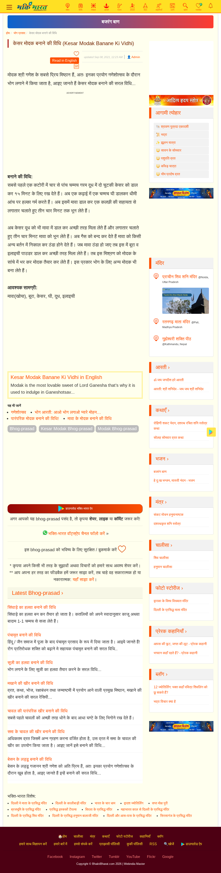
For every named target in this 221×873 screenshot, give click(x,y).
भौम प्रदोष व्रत (170, 174)
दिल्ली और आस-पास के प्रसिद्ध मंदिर (129, 816)
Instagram (77, 857)
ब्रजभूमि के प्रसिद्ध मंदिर (26, 809)
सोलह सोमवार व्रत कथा (169, 437)
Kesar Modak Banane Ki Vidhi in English (56, 377)
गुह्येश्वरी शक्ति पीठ (176, 338)
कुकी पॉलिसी (135, 844)
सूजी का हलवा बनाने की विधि (30, 662)
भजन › (162, 459)
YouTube (133, 857)
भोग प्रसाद (19, 33)
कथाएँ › (162, 410)
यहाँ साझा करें (83, 579)
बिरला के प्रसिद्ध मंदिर (98, 809)
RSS (153, 844)
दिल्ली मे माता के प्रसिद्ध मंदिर (29, 803)
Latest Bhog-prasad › (37, 593)
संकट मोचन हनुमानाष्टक (168, 514)
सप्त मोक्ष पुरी (160, 803)
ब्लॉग (160, 836)
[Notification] (210, 5)
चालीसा (78, 836)
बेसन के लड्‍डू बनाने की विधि (30, 759)
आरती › (163, 367)
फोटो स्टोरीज (124, 836)
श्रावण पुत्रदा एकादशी (175, 126)
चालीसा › (164, 545)
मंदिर (160, 263)
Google (168, 857)
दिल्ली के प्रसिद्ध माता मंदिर (170, 610)
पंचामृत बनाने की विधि (24, 635)
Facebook (55, 857)
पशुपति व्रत (168, 158)
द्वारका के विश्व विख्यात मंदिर (171, 601)
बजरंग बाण (110, 21)
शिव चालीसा (161, 558)
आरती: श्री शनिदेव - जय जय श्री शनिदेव (179, 389)
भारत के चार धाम (105, 803)
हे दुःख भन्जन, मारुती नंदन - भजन (174, 480)
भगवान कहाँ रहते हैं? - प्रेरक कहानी (175, 653)
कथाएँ (105, 836)
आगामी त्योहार (168, 113)
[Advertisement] (75, 336)
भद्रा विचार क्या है (165, 701)
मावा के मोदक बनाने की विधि (90, 418)
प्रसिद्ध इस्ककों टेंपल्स (63, 809)
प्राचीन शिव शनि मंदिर (179, 276)
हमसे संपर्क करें (83, 844)
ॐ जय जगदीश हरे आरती (169, 380)
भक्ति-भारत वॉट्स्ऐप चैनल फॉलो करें (76, 533)
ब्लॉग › (161, 674)
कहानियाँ (145, 836)
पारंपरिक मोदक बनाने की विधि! (35, 418)
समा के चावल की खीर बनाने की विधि (36, 731)
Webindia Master (134, 863)
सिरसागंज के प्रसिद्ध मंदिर (176, 816)
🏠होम (62, 836)
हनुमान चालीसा (163, 567)
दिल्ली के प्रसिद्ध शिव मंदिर (27, 816)
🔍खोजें (169, 844)
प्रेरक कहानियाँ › (171, 631)
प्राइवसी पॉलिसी (109, 844)
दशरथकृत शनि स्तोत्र (167, 524)
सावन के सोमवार (171, 150)
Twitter (97, 857)
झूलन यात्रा (168, 142)
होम (8, 33)
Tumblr (114, 857)
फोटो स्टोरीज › (169, 588)
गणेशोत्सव (18, 412)
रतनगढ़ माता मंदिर (176, 321)
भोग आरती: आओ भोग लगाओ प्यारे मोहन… (68, 412)
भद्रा (164, 134)
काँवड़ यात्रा (168, 166)
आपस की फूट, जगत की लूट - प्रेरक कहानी (180, 644)
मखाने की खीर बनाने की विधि (30, 683)
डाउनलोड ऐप (193, 844)
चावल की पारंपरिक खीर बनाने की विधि (38, 711)
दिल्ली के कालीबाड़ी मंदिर (70, 803)
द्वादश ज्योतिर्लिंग (133, 803)
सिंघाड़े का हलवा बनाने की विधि (32, 607)
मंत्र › (161, 502)
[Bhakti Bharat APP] (211, 432)
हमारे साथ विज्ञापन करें (33, 844)
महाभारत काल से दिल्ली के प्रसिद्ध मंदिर (145, 809)
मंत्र (92, 836)
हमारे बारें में (60, 844)
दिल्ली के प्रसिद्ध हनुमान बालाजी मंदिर (75, 816)
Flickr (151, 857)
